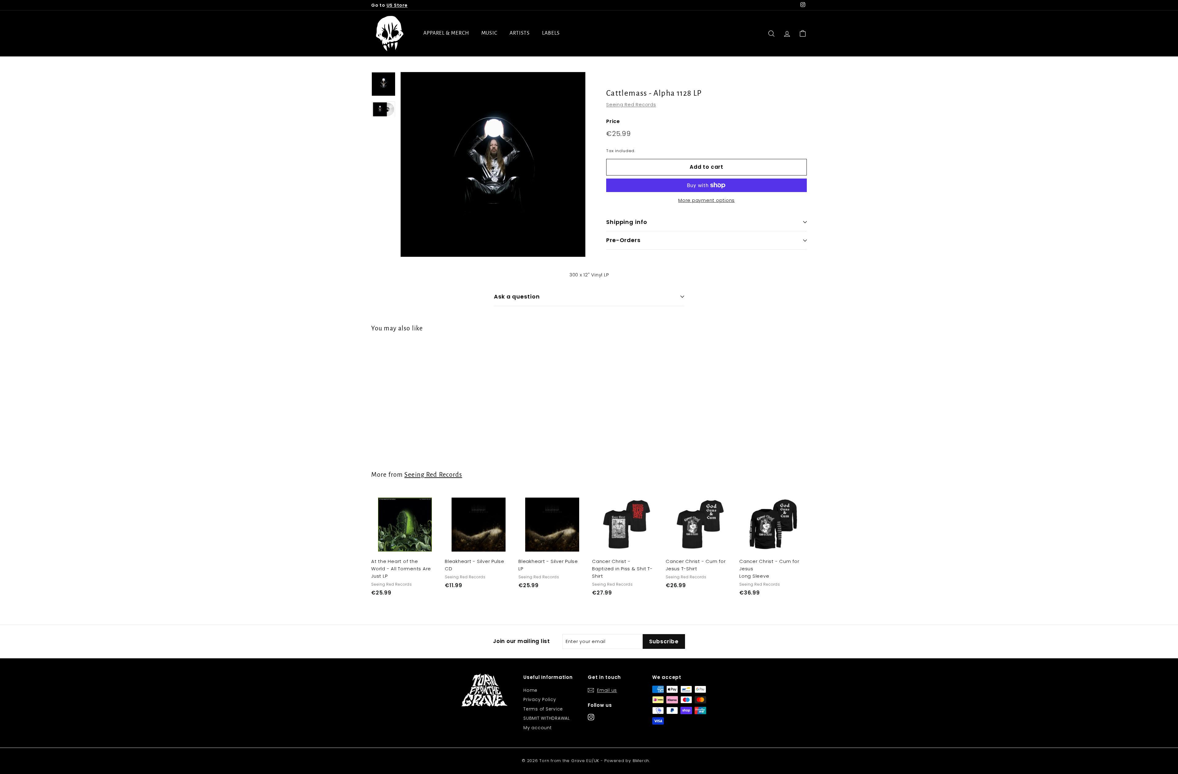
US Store (397, 5)
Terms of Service (543, 709)
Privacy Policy (539, 699)
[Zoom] (493, 164)
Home (530, 690)
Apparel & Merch (446, 33)
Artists (520, 33)
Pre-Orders (623, 240)
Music (489, 33)
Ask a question (517, 296)
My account (537, 728)
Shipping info (626, 222)
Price (613, 121)
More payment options (706, 200)
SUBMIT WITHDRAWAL (546, 718)
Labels (551, 33)
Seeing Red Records (631, 104)
